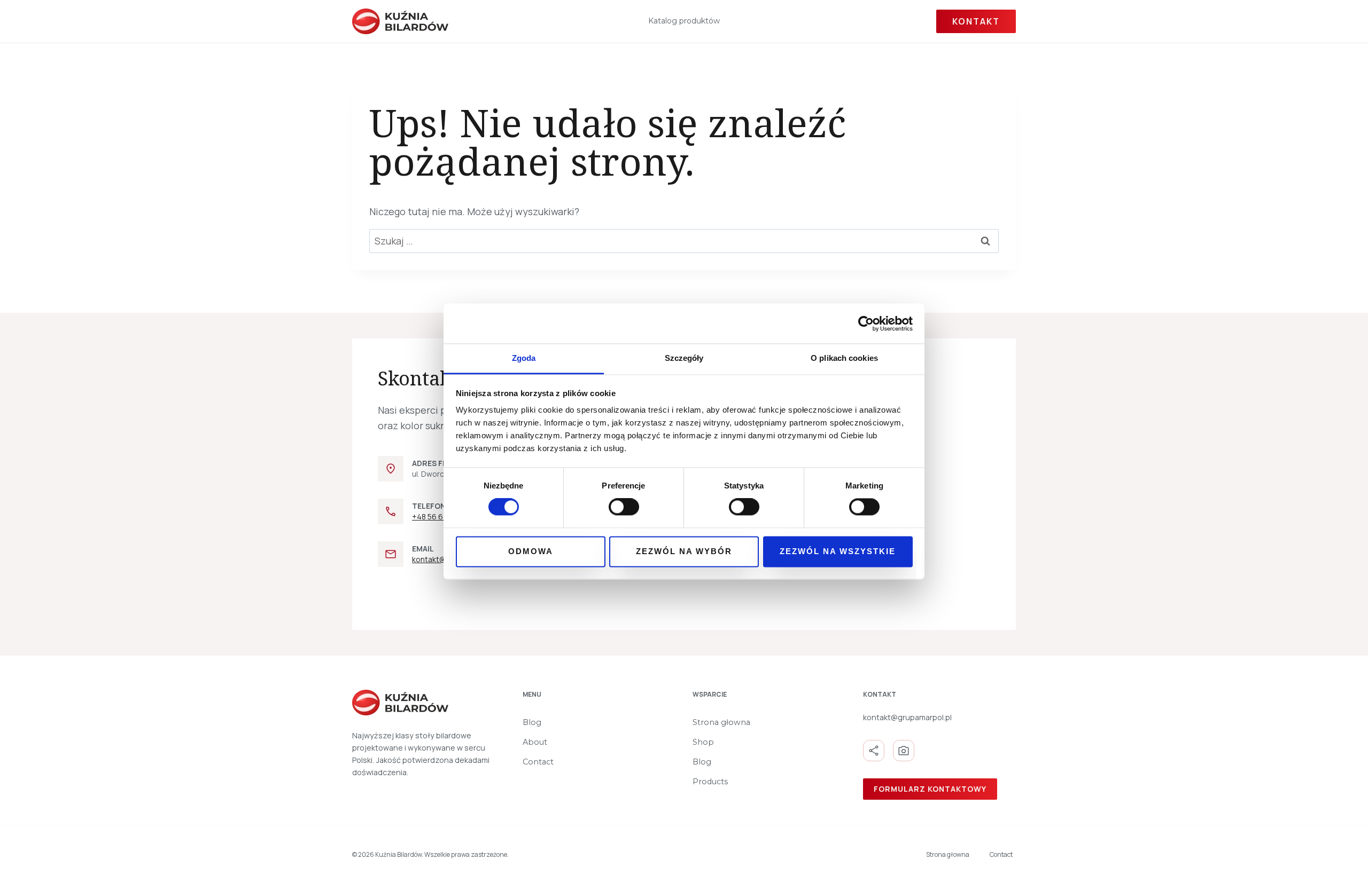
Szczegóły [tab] (684, 357)
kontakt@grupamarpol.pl (907, 717)
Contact (538, 762)
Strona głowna (721, 722)
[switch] (624, 507)
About (535, 742)
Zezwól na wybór (684, 551)
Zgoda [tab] (524, 357)
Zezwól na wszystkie (838, 551)
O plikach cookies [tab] (844, 357)
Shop (703, 742)
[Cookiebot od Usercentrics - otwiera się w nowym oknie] (866, 324)
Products (710, 781)
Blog (532, 722)
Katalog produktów (684, 21)
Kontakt (976, 21)
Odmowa (530, 551)
